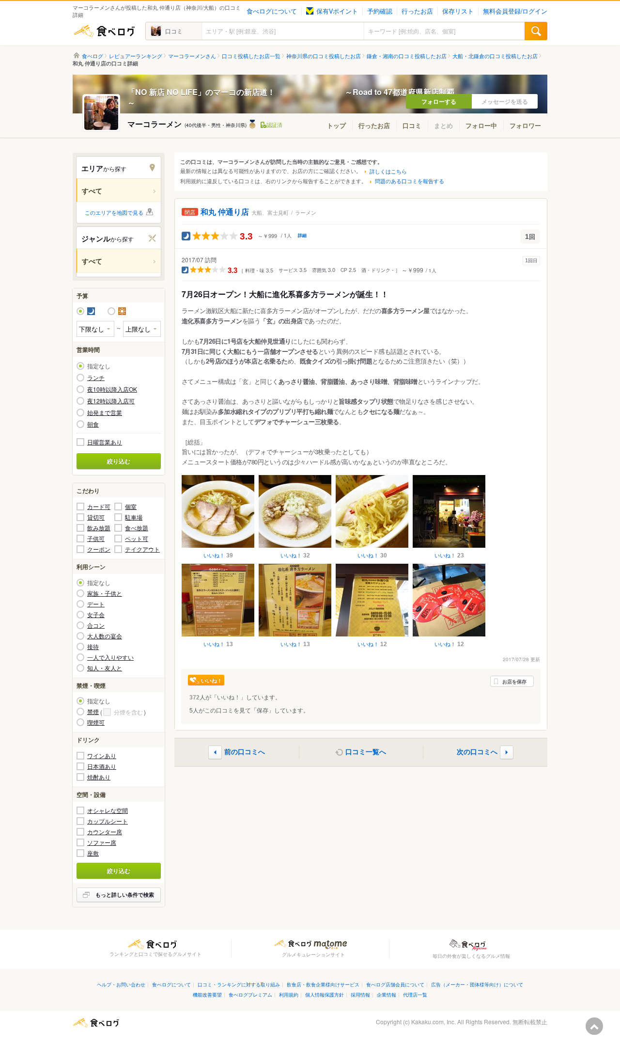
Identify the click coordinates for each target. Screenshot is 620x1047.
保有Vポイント (337, 11)
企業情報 (386, 994)
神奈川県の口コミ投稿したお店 (323, 56)
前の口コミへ (244, 751)
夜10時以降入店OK (112, 389)
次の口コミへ (477, 751)
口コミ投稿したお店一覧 (251, 56)
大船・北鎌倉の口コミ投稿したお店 (495, 56)
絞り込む (118, 461)
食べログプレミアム (250, 994)
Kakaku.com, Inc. (433, 1021)
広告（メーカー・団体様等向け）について (477, 984)
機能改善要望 (207, 994)
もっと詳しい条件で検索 (124, 894)
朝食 (93, 424)
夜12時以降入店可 (111, 401)
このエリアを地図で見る (114, 212)
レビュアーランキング (135, 56)
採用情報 (360, 994)
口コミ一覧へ (365, 751)
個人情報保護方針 (324, 994)
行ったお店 (417, 11)
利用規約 (288, 994)
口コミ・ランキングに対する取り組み (239, 984)
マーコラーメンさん (192, 56)
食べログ (104, 31)
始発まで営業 (104, 412)
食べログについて (272, 11)
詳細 (302, 235)
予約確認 (379, 11)
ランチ (96, 377)
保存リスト (458, 11)
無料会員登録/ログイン (515, 11)
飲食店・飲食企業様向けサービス (323, 984)
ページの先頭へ (594, 1026)
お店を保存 (514, 681)
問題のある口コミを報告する (409, 181)
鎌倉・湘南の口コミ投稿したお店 (407, 56)
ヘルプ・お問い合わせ (121, 984)
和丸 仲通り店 (225, 211)
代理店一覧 (415, 994)
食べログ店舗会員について (395, 984)
